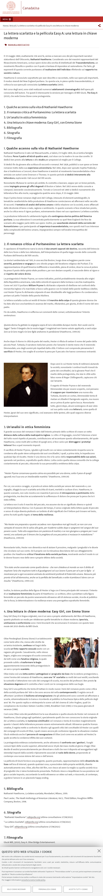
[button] (7, 19)
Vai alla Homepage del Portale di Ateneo (11, 7)
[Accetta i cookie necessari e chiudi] (99, 851)
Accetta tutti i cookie (78, 889)
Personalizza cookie (47, 889)
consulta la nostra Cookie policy (33, 880)
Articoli (13, 25)
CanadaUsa (31, 8)
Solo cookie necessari (16, 889)
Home (5, 25)
